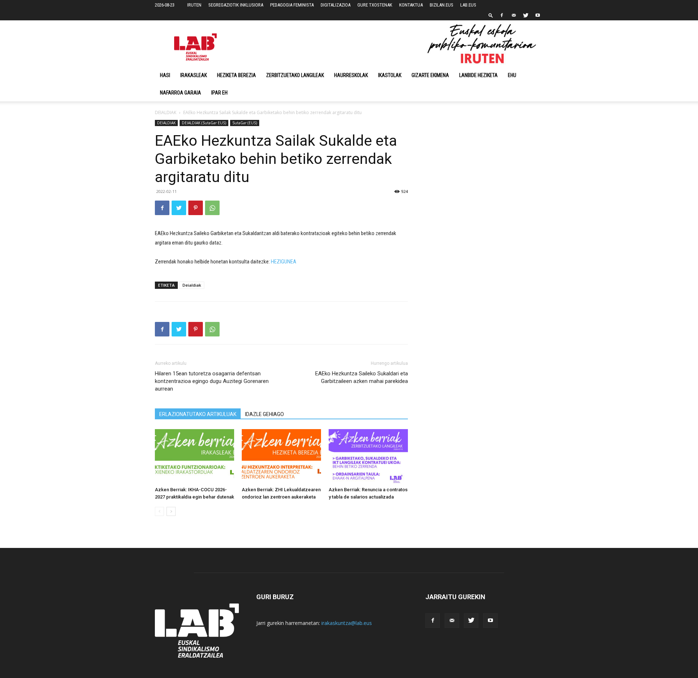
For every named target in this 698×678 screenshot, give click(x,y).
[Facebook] (501, 15)
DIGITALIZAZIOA (335, 5)
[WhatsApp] (212, 208)
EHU (512, 75)
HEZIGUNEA (283, 261)
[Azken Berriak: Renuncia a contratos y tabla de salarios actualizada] (368, 456)
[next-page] (171, 511)
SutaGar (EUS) (244, 122)
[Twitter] (525, 15)
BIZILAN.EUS (441, 5)
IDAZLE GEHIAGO (264, 414)
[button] (490, 15)
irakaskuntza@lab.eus (346, 623)
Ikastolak (389, 75)
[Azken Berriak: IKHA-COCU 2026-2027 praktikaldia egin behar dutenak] (194, 456)
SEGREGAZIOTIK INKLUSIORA (235, 5)
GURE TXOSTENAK (374, 5)
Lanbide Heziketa (478, 75)
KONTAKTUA (411, 5)
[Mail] (513, 15)
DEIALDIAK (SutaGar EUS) (204, 122)
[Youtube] (537, 15)
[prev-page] (159, 511)
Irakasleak (193, 75)
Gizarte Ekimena (430, 75)
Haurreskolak (351, 75)
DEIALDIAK (165, 112)
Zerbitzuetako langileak (295, 75)
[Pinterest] (195, 208)
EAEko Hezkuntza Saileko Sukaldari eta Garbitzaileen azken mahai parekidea (361, 377)
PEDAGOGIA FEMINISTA (292, 5)
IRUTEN (194, 5)
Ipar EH (219, 93)
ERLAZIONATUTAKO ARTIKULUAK (197, 414)
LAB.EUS (468, 5)
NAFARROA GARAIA (180, 93)
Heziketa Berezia (236, 75)
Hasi (165, 75)
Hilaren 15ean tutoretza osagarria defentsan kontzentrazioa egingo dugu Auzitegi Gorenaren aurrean (212, 381)
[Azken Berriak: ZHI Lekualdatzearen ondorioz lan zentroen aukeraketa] (281, 456)
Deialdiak (191, 285)
